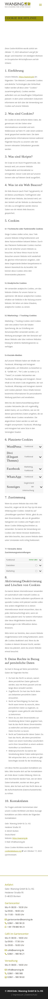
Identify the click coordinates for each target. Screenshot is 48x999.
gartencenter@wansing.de (20, 919)
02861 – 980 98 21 (15, 953)
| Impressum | (18, 994)
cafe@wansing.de (15, 950)
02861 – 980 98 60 (15, 977)
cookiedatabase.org (13, 851)
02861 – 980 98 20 (15, 923)
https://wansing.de (26, 77)
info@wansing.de (15, 969)
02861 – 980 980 (15, 973)
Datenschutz (31, 994)
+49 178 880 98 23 (16, 926)
